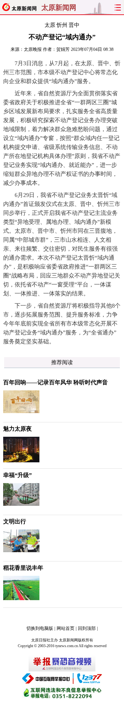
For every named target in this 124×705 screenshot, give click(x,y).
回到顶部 (87, 628)
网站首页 (65, 628)
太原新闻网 (58, 7)
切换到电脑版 (39, 628)
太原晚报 (33, 49)
